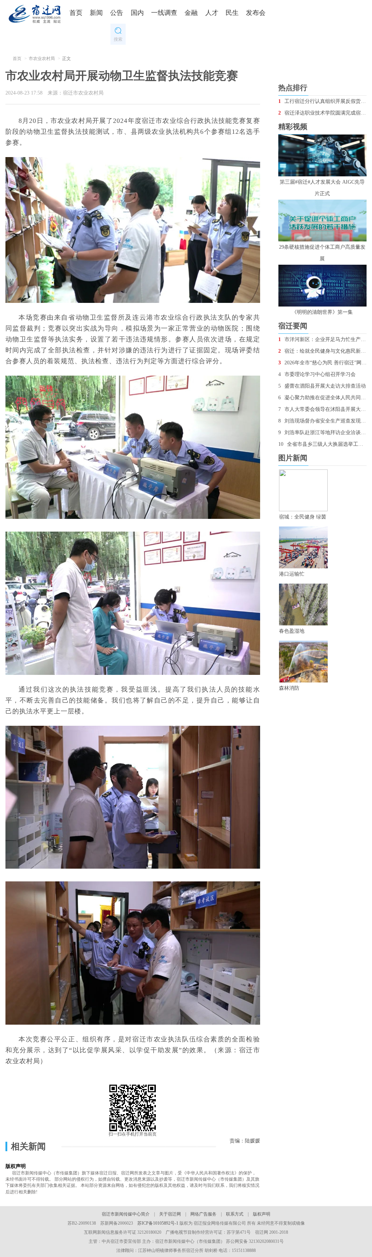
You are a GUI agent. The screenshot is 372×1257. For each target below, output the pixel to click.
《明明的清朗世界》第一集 (322, 312)
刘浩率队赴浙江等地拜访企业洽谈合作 (322, 432)
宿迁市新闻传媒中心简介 (126, 1214)
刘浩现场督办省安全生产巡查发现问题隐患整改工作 (322, 421)
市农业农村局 (42, 58)
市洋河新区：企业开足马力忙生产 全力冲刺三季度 (322, 339)
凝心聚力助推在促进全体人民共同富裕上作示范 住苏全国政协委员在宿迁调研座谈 (322, 397)
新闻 (96, 12)
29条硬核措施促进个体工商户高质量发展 (322, 252)
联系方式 (234, 1214)
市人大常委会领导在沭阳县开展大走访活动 (322, 409)
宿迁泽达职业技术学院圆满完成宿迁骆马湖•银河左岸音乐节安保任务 (322, 113)
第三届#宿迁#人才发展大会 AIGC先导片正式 (322, 187)
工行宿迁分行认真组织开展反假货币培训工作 (322, 101)
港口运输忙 (291, 574)
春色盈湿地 (291, 631)
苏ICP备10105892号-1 (157, 1223)
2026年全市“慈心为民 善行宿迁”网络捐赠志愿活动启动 (322, 362)
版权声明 (261, 1214)
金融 (191, 12)
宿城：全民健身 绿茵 (302, 517)
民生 (232, 12)
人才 (211, 12)
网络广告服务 (203, 1214)
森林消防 (289, 688)
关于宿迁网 (170, 1214)
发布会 (256, 12)
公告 (116, 12)
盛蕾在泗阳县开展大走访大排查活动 (322, 386)
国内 (137, 12)
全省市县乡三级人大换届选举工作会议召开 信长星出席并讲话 (322, 444)
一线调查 (164, 12)
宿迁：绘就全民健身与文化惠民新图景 (322, 351)
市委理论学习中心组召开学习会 (317, 374)
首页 (75, 12)
